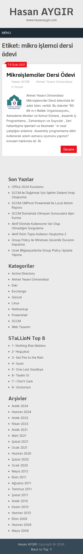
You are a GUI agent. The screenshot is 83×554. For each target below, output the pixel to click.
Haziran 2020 (21, 453)
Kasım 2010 (20, 507)
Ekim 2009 (19, 519)
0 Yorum (17, 87)
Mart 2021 (19, 435)
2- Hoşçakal (20, 351)
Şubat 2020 (20, 459)
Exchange (19, 291)
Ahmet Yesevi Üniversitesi (54, 81)
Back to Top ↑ (41, 549)
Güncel (17, 297)
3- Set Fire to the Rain (27, 357)
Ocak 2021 (19, 447)
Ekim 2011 (19, 477)
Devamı (68, 149)
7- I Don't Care (22, 381)
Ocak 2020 (20, 465)
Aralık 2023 (20, 418)
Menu (6, 33)
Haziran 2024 (21, 412)
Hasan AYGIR (41, 11)
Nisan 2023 (20, 424)
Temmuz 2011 (22, 489)
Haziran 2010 (21, 513)
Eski (14, 285)
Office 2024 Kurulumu (27, 187)
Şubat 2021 (20, 441)
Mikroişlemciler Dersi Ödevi (40, 74)
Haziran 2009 (21, 524)
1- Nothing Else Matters (29, 345)
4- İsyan (18, 363)
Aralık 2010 (20, 501)
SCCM (16, 321)
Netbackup (20, 309)
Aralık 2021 (20, 429)
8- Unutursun (21, 387)
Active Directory (23, 273)
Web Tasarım (21, 327)
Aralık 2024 (20, 406)
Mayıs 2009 (20, 530)
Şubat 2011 (20, 495)
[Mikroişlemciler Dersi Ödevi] (14, 101)
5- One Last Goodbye (27, 369)
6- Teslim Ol (20, 375)
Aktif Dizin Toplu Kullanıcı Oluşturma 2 (39, 234)
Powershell (19, 315)
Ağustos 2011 (21, 483)
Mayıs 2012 (20, 471)
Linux (15, 303)
